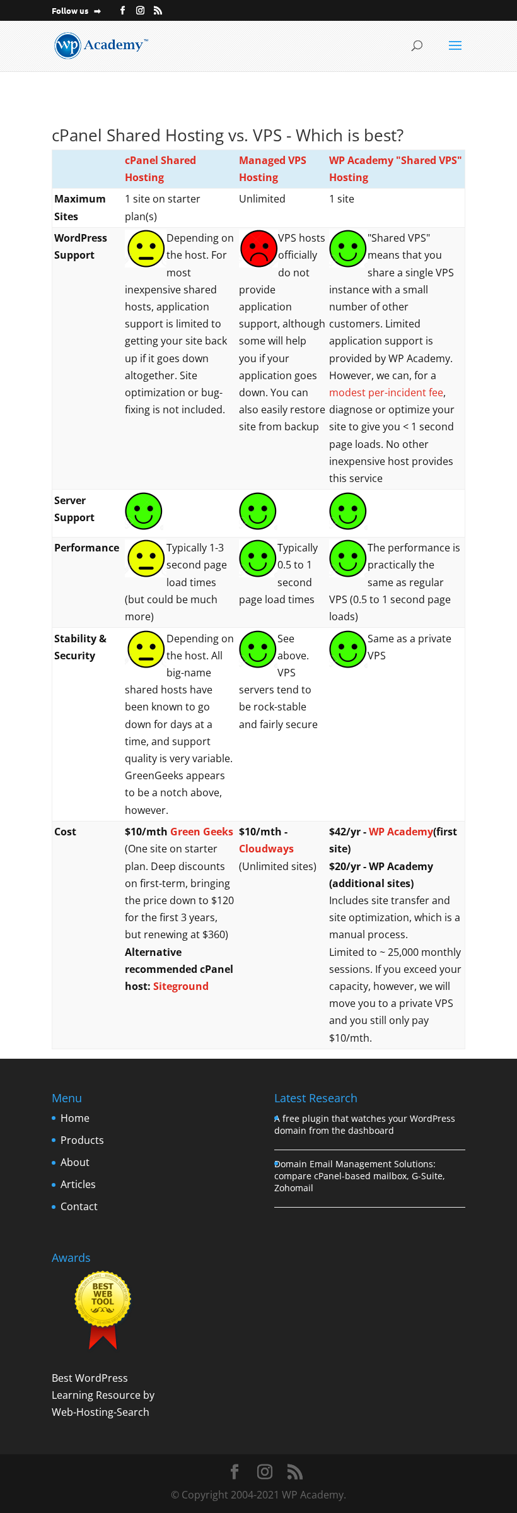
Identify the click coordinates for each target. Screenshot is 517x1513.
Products (82, 1140)
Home (75, 1118)
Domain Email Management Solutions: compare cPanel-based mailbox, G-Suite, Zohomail (359, 1176)
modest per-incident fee (386, 392)
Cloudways (266, 849)
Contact (79, 1206)
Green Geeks (201, 832)
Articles (78, 1184)
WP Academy (401, 832)
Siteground (181, 986)
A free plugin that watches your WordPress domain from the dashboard (364, 1124)
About (75, 1162)
